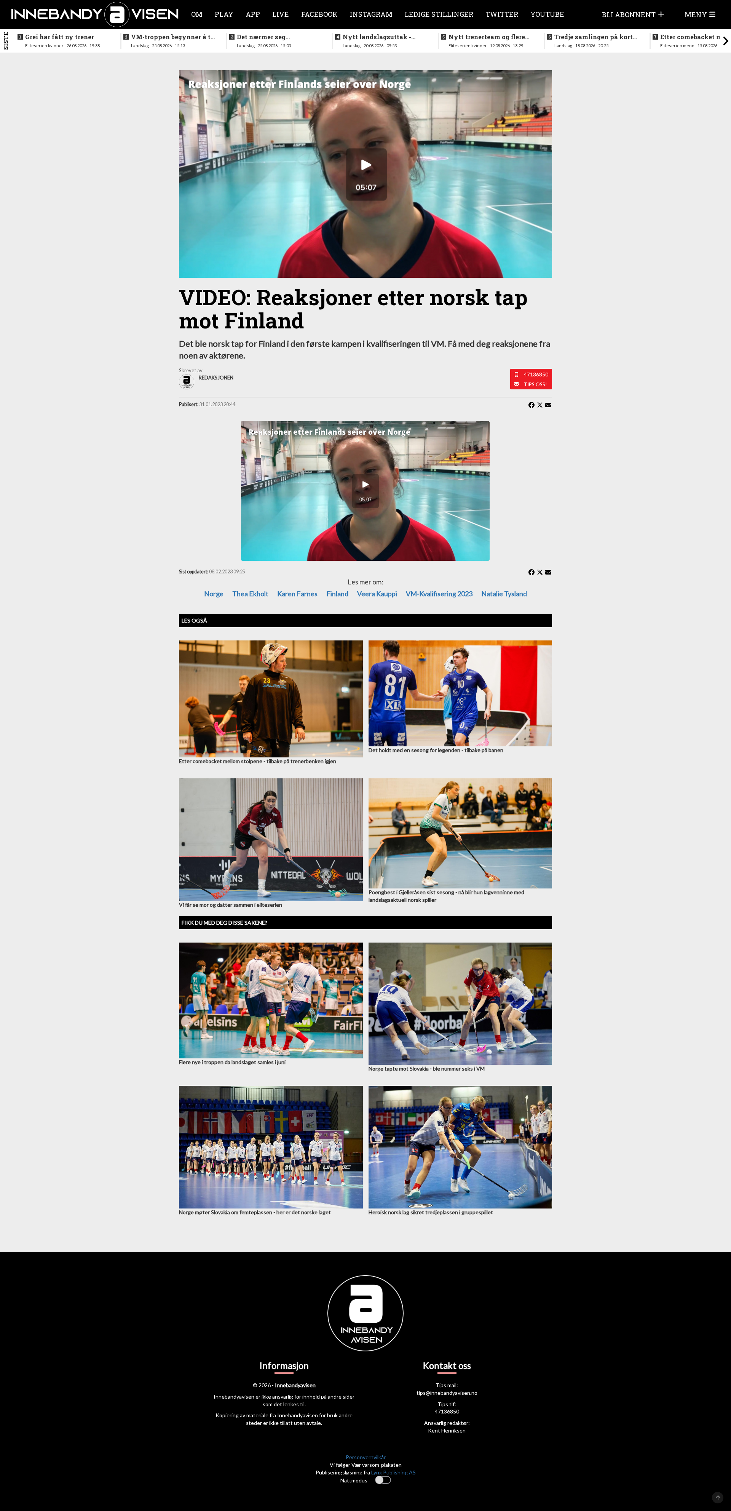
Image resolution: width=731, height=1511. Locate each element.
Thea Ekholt (250, 593)
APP (253, 14)
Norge (213, 593)
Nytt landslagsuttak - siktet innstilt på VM (377, 37)
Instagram (371, 14)
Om (197, 14)
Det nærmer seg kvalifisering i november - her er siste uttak (277, 37)
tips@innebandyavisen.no (447, 1392)
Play (224, 14)
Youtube (547, 14)
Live (280, 14)
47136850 (536, 374)
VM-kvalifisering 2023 (439, 593)
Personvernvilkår (366, 1457)
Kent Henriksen (447, 1430)
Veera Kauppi (377, 593)
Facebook (319, 14)
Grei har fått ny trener (59, 37)
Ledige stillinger (439, 14)
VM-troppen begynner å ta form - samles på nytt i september (172, 37)
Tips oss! (535, 384)
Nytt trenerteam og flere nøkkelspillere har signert (489, 37)
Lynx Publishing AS (393, 1472)
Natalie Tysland (504, 593)
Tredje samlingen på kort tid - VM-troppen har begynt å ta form (593, 37)
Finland (337, 593)
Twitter (501, 14)
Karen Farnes (297, 593)
